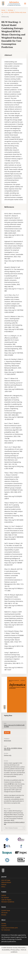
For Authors (5, 897)
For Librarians (5, 930)
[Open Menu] (25, 3)
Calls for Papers (6, 900)
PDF (8, 732)
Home (3, 10)
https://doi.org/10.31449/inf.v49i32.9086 (14, 726)
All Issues (4, 912)
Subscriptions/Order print (9, 928)
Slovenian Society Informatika (15, 947)
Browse (3, 915)
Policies (3, 884)
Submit (3, 895)
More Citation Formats (11, 828)
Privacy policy (15, 950)
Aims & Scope (5, 880)
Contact (3, 925)
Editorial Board (6, 882)
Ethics (3, 887)
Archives (10, 10)
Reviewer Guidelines (7, 902)
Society (3, 923)
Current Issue (5, 910)
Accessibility (6, 950)
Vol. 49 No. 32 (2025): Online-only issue (13, 12)
